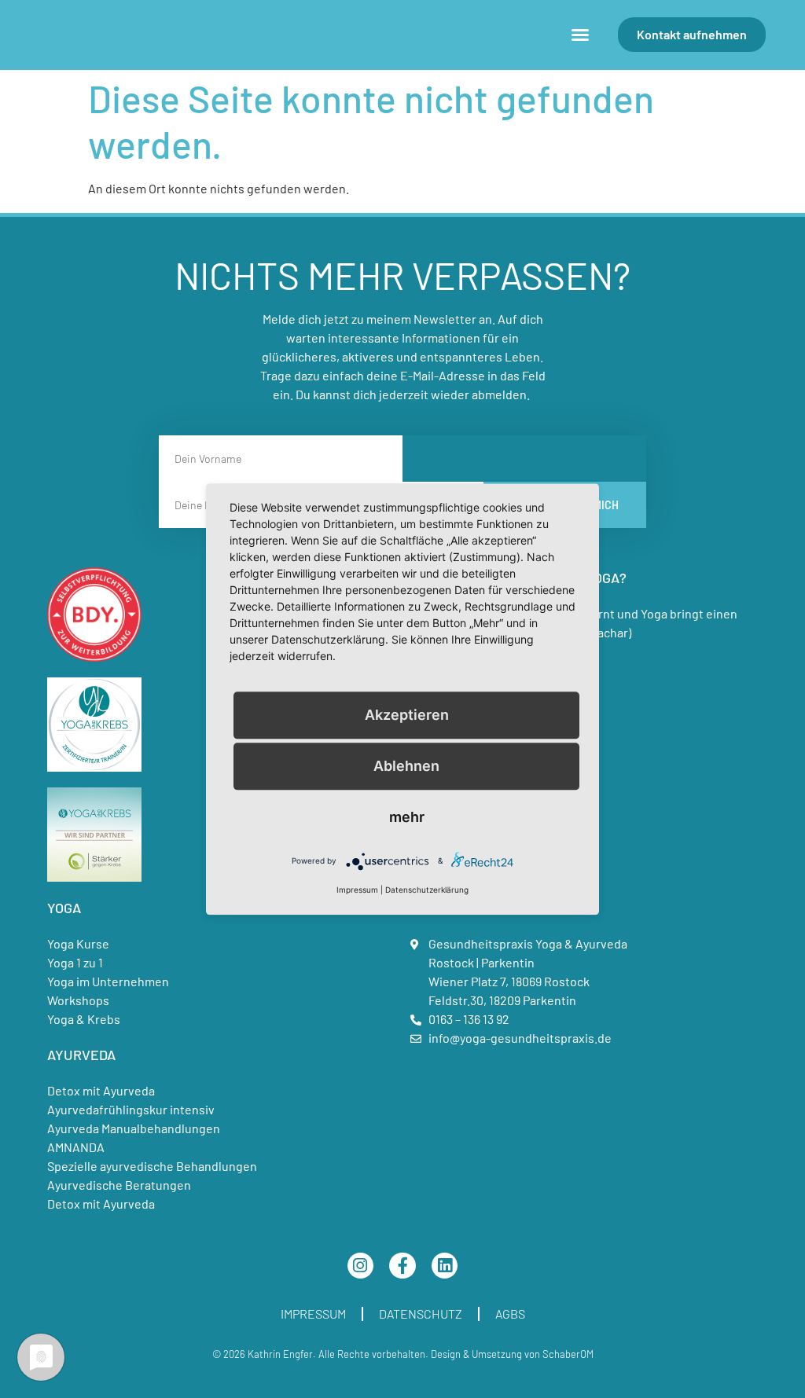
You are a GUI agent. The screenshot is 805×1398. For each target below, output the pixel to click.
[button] (580, 34)
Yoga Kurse (78, 943)
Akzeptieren (407, 714)
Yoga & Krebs (83, 1018)
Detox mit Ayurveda (101, 1090)
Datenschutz (420, 1313)
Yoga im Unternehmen (108, 981)
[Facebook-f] (402, 1266)
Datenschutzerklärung (427, 889)
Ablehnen (406, 766)
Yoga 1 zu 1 (75, 962)
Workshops (78, 1000)
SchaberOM (568, 1354)
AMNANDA (76, 1146)
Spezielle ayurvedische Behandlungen (152, 1165)
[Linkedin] (445, 1266)
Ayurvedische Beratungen (119, 1184)
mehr (407, 817)
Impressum (313, 1313)
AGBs (510, 1313)
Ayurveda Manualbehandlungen (133, 1128)
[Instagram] (360, 1266)
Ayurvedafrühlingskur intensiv (131, 1109)
